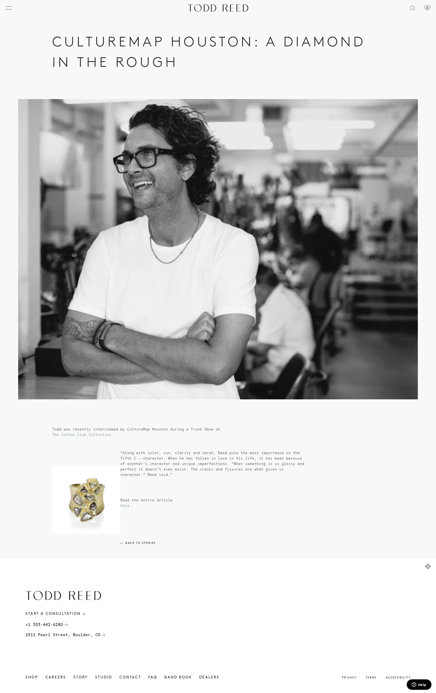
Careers (55, 677)
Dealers (209, 677)
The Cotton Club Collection (81, 435)
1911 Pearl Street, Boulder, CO (62, 634)
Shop (31, 677)
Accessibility (398, 677)
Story (80, 677)
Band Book (178, 677)
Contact (130, 677)
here (124, 505)
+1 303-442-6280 (44, 624)
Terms (371, 677)
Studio (103, 677)
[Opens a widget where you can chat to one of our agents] (418, 685)
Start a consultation (53, 614)
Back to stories (140, 543)
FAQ (152, 677)
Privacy (349, 677)
